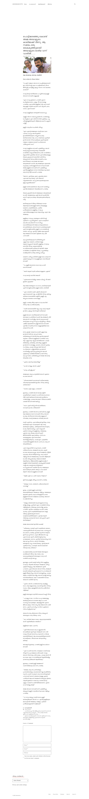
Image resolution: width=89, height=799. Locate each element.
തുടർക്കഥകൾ (41, 4)
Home (25, 4)
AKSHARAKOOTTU (17, 4)
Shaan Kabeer (28, 709)
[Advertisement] (44, 19)
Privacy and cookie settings (19, 785)
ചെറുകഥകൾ (32, 4)
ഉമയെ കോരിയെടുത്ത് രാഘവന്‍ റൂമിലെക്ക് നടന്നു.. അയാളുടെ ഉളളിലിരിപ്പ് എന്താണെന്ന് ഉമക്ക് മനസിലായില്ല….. (37, 717)
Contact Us (74, 794)
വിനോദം (50, 4)
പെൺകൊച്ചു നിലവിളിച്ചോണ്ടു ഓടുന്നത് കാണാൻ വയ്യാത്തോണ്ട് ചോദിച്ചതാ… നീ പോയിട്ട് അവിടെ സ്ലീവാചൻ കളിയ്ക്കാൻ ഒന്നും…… (37, 712)
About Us (68, 794)
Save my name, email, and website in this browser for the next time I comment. (37, 757)
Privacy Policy (55, 794)
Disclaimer (62, 794)
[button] (75, 4)
